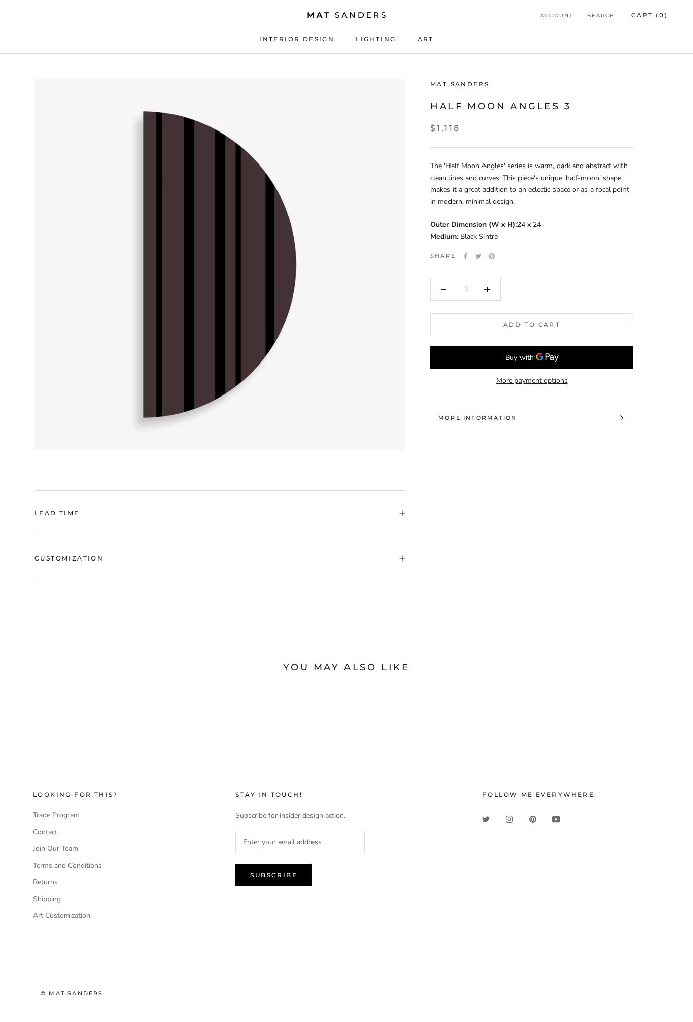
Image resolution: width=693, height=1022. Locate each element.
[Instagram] (509, 819)
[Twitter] (478, 256)
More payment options (532, 381)
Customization (68, 558)
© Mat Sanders (72, 993)
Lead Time (57, 513)
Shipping (47, 899)
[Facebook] (465, 256)
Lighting (376, 39)
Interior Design (296, 39)
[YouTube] (556, 819)
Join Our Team (55, 848)
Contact (45, 832)
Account (556, 15)
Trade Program (56, 815)
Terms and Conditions (67, 865)
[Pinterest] (492, 256)
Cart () (649, 15)
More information (477, 417)
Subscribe (273, 875)
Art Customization (61, 915)
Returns (45, 882)
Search (601, 15)
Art (426, 39)
